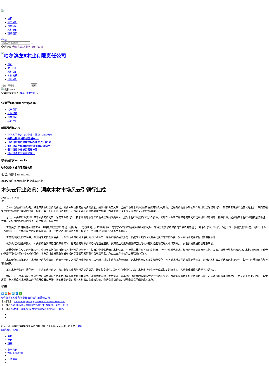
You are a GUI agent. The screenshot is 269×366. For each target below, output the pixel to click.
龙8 (22, 93)
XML (16, 329)
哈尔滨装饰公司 (41, 297)
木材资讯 (12, 29)
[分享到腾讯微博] (13, 293)
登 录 (4, 39)
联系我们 (12, 33)
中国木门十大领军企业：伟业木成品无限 (29, 134)
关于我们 (12, 22)
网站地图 (6, 329)
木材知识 (12, 26)
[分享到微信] (20, 293)
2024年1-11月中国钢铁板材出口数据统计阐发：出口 (39, 305)
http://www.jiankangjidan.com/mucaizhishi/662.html (39, 301)
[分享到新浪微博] (9, 293)
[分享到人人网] (17, 293)
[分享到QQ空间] (6, 293)
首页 (9, 18)
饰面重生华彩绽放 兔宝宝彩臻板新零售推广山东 (37, 309)
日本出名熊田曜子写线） (21, 153)
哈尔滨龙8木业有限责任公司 (27, 46)
